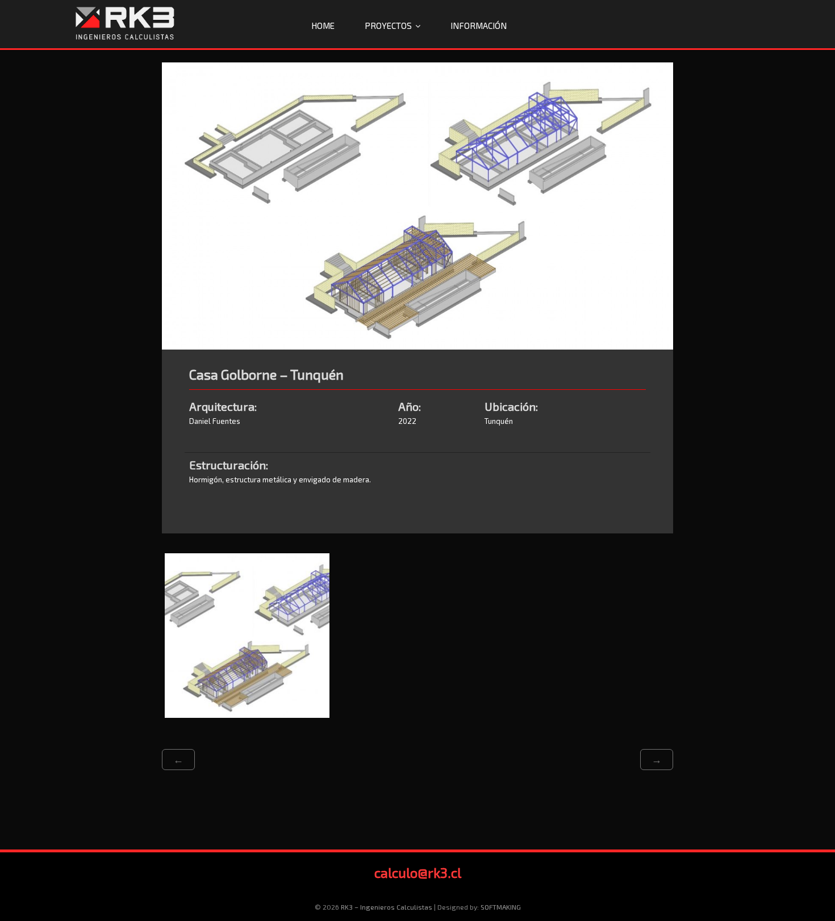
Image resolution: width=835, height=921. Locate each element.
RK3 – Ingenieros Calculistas (386, 907)
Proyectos (388, 25)
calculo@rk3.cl (417, 872)
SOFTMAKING (501, 907)
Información (478, 25)
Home (323, 25)
